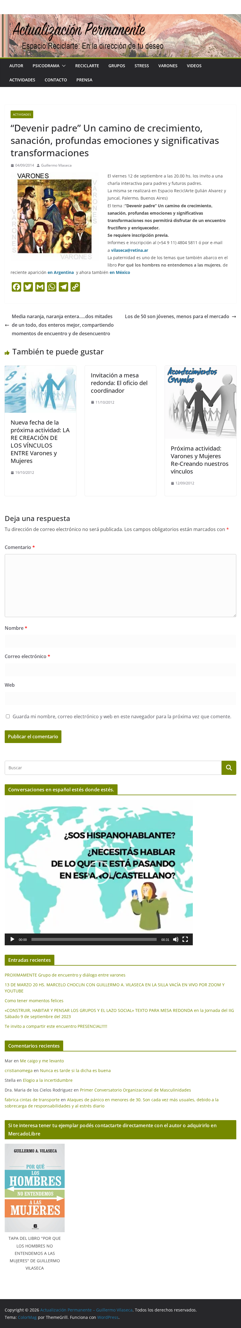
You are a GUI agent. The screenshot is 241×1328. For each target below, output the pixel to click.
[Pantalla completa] (185, 939)
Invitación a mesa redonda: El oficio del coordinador (119, 383)
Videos (194, 65)
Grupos (116, 65)
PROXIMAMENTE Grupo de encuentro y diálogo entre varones (65, 975)
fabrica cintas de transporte (32, 1099)
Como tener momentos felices (34, 1000)
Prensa (84, 80)
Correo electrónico (27, 656)
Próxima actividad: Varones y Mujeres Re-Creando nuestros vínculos (200, 459)
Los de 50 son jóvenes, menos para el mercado (177, 316)
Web (10, 685)
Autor (16, 65)
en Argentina (61, 272)
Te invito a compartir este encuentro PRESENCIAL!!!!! (56, 1026)
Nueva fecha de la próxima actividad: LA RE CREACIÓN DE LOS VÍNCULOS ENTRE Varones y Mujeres (40, 441)
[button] (62, 66)
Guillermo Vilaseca (56, 165)
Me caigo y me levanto (42, 1061)
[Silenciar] (176, 939)
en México (120, 272)
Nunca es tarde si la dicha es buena (75, 1070)
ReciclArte (87, 65)
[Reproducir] (12, 939)
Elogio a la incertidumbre (48, 1080)
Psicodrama (46, 65)
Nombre (16, 628)
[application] (99, 872)
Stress (142, 65)
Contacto (56, 80)
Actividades (22, 80)
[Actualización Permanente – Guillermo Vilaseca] (120, 18)
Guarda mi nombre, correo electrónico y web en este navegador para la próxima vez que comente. (122, 716)
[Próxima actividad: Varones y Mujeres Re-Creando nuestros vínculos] (200, 369)
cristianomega (19, 1070)
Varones (168, 65)
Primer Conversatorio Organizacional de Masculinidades (135, 1090)
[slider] (94, 939)
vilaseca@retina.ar (129, 250)
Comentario (20, 547)
